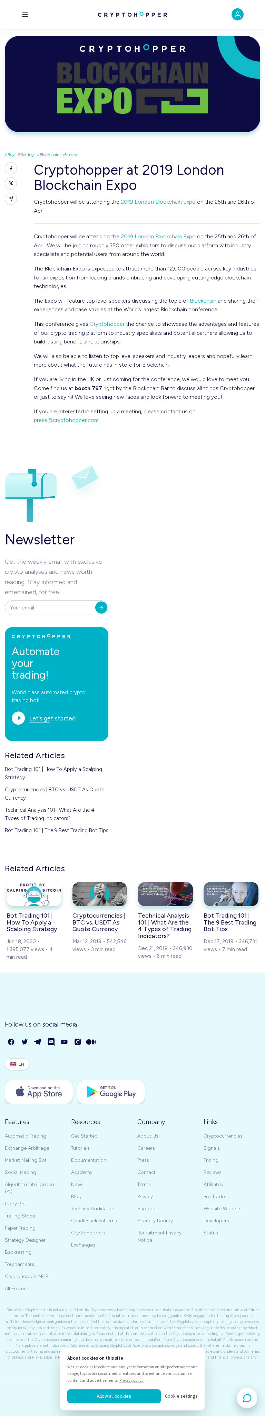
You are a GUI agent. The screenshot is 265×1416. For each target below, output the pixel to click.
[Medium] (91, 1042)
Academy (81, 1172)
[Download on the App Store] (39, 1092)
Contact (146, 1172)
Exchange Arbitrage (27, 1148)
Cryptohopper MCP (26, 1276)
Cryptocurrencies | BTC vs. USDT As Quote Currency (54, 794)
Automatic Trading (25, 1136)
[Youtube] (64, 1042)
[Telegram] (38, 1042)
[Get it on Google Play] (111, 1092)
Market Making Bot (26, 1160)
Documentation (88, 1160)
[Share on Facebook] (11, 168)
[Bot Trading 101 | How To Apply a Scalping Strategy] (34, 894)
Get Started (84, 1136)
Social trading (20, 1172)
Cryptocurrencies (223, 1136)
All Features (18, 1288)
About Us (147, 1136)
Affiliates (213, 1184)
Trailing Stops (20, 1216)
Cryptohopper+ (88, 1233)
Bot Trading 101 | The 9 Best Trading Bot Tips (56, 830)
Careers (146, 1148)
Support (146, 1209)
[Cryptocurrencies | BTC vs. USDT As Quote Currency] (99, 894)
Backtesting (18, 1252)
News (77, 1184)
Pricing (211, 1160)
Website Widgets (223, 1209)
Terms (144, 1184)
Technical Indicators (93, 1209)
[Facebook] (11, 1042)
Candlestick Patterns (94, 1221)
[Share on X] (11, 183)
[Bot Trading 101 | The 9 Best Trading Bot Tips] (231, 894)
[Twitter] (25, 1042)
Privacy (145, 1196)
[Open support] (247, 1398)
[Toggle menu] (25, 14)
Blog (76, 1196)
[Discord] (51, 1042)
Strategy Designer (25, 1240)
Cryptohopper (107, 324)
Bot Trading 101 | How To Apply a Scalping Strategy (53, 773)
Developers (216, 1221)
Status (211, 1233)
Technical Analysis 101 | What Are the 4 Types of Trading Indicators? (50, 814)
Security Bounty (155, 1221)
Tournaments (19, 1264)
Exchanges (83, 1245)
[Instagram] (78, 1042)
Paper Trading (20, 1228)
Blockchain (203, 300)
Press (143, 1160)
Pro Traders (216, 1196)
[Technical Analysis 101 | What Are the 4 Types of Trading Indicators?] (165, 894)
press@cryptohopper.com (66, 420)
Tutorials (80, 1148)
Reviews (213, 1172)
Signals (212, 1148)
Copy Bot (15, 1204)
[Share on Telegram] (11, 199)
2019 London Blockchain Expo (158, 202)
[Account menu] (238, 14)
